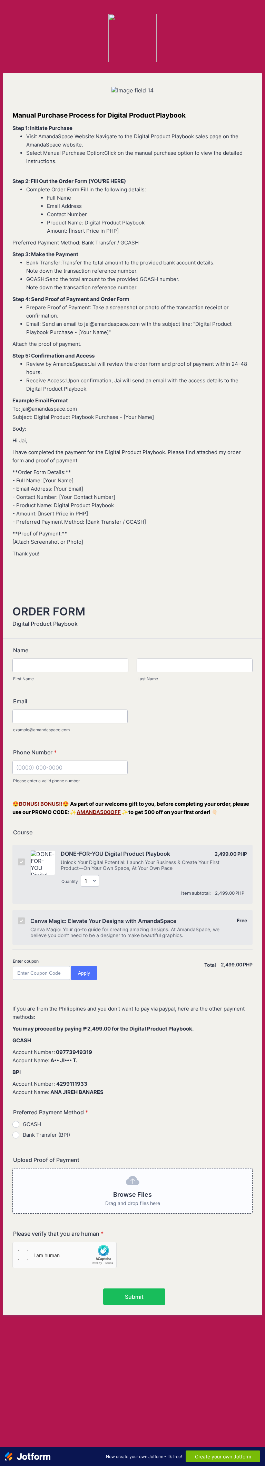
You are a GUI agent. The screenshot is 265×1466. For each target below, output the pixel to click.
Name (20, 650)
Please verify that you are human (58, 1233)
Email (20, 701)
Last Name (147, 678)
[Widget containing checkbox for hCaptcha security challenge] (64, 1255)
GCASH (32, 1124)
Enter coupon (26, 961)
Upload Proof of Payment (46, 1159)
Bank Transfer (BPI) (46, 1135)
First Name (23, 678)
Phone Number (35, 752)
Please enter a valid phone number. (46, 780)
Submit (134, 1296)
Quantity (69, 881)
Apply (84, 973)
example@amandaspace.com (41, 729)
